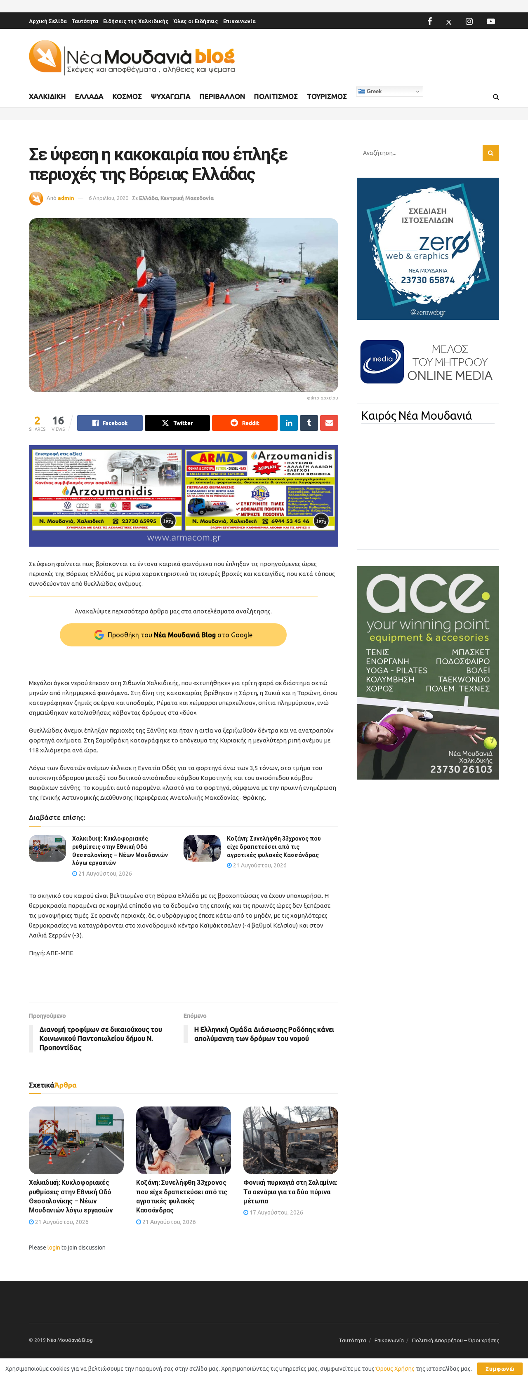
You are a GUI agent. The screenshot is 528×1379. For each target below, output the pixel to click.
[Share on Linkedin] (289, 423)
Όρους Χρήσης (395, 1368)
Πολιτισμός (276, 96)
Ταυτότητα (85, 21)
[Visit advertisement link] (183, 496)
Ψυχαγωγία (171, 96)
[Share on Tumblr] (309, 423)
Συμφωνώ (500, 1369)
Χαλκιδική (47, 96)
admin (66, 198)
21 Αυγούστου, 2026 (104, 873)
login (53, 1247)
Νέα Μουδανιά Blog (70, 1340)
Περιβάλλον (222, 96)
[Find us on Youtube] (491, 21)
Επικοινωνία (239, 21)
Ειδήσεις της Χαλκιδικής (136, 21)
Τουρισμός (327, 96)
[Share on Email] (329, 423)
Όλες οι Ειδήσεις (196, 21)
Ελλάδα (89, 96)
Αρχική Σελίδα (48, 21)
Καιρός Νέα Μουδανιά (416, 415)
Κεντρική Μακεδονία (187, 198)
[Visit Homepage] (132, 58)
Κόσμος (127, 96)
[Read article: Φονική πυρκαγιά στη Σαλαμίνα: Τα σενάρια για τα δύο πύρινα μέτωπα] (290, 1140)
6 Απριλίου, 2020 (108, 198)
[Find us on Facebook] (429, 21)
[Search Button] (496, 97)
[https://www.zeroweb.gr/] (428, 248)
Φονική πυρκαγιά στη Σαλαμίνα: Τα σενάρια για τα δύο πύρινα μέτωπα (290, 1192)
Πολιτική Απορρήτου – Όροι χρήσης (455, 1340)
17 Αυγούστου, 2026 (275, 1212)
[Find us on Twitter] (449, 21)
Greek (373, 91)
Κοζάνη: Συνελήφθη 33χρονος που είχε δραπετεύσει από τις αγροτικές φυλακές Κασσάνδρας (274, 846)
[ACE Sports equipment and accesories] (428, 672)
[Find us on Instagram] (469, 21)
